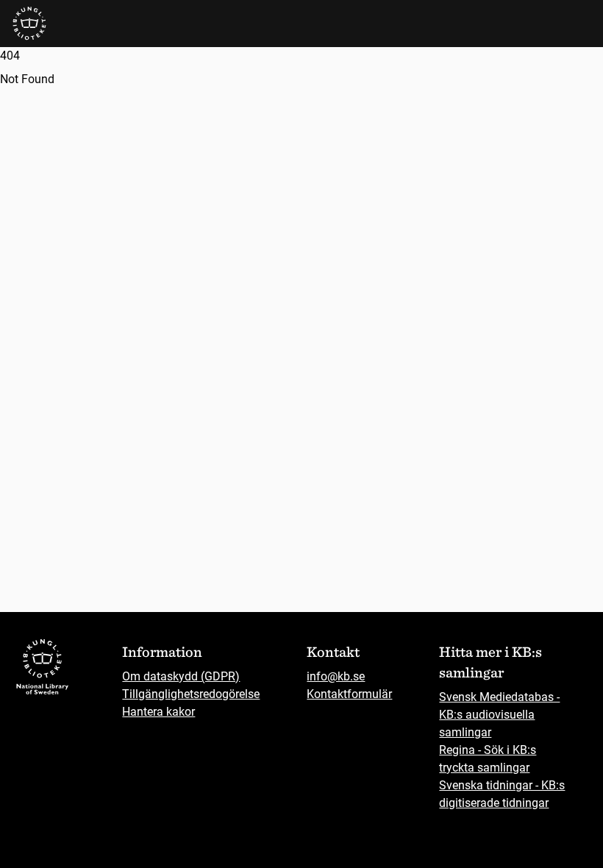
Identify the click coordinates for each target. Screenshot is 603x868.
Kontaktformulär (349, 694)
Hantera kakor (158, 712)
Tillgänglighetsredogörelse (191, 694)
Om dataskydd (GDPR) (181, 676)
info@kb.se (336, 676)
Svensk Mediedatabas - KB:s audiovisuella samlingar (499, 714)
